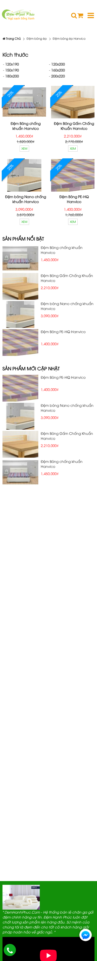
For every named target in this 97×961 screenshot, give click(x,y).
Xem (24, 148)
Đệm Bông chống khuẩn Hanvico (26, 126)
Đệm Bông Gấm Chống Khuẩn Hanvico (74, 126)
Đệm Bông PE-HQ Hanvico (74, 199)
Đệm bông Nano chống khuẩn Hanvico (25, 199)
